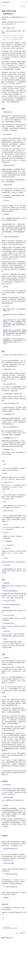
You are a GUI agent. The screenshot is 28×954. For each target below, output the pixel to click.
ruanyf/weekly (6, 24)
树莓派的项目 (6, 607)
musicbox (6, 558)
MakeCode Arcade (8, 510)
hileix (5, 489)
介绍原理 (4, 572)
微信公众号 (4, 909)
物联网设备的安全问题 (8, 165)
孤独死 (5, 696)
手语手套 (5, 286)
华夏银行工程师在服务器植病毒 (11, 236)
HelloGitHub (6, 631)
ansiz (13, 390)
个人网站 (22, 907)
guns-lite (5, 524)
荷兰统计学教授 (11, 31)
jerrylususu (23, 398)
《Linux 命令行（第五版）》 (9, 600)
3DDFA (5, 473)
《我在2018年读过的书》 (12, 874)
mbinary (18, 597)
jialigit (21, 553)
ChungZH (19, 562)
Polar (4, 501)
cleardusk (19, 479)
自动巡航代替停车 (7, 184)
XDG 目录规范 (20, 444)
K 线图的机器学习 (7, 369)
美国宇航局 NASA (7, 330)
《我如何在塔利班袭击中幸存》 (10, 848)
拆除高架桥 (6, 214)
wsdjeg (5, 538)
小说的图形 (6, 657)
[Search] (22, 2)
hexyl (4, 464)
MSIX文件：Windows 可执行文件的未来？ (13, 354)
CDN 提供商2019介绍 (8, 623)
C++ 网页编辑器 (7, 541)
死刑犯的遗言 (6, 583)
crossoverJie (7, 498)
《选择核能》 (6, 897)
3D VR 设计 (6, 200)
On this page (23, 5)
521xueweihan (18, 636)
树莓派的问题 (6, 449)
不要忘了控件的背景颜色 (9, 403)
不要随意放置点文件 (8, 437)
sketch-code (7, 565)
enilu (8, 529)
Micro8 (5, 639)
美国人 (4, 309)
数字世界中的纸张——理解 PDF (11, 393)
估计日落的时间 (7, 784)
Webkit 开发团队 (7, 320)
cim (4, 492)
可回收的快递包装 (7, 112)
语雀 (9, 909)
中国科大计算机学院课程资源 (10, 590)
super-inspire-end (8, 482)
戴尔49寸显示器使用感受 (9, 427)
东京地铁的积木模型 (8, 797)
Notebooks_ (7, 548)
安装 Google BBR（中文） (9, 384)
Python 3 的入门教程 (8, 615)
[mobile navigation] (25, 2)
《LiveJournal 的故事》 (9, 863)
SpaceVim (6, 532)
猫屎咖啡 (5, 805)
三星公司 (5, 338)
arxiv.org (4, 96)
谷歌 (4, 314)
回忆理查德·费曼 (7, 414)
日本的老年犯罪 (7, 134)
